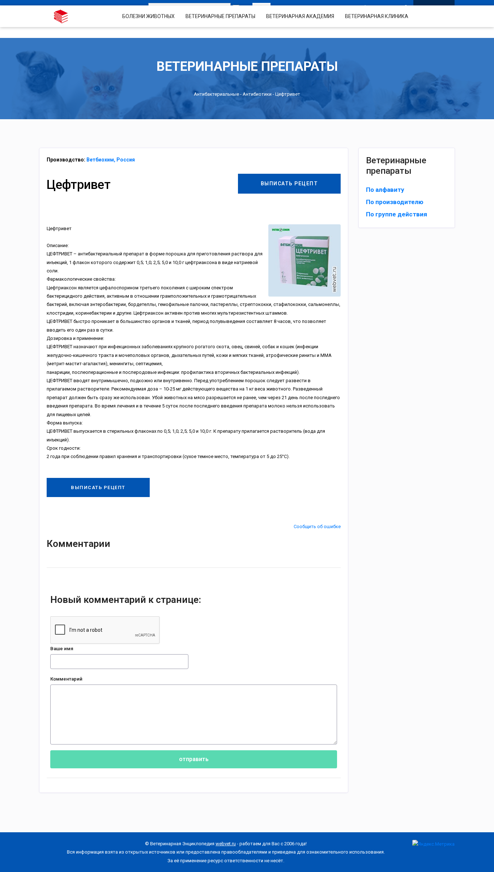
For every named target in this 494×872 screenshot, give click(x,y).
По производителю (394, 202)
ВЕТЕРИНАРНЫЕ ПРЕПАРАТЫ (220, 16)
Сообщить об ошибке (317, 526)
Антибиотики (257, 94)
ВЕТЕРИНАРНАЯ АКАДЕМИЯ (300, 16)
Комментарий (66, 679)
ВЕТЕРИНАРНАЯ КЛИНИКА (376, 16)
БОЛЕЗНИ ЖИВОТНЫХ (148, 16)
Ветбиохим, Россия (110, 160)
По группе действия (396, 214)
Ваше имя (61, 648)
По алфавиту (385, 189)
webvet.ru (226, 843)
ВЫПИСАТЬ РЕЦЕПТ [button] (289, 183)
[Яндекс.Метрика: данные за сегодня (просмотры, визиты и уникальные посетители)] (433, 844)
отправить (194, 759)
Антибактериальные (216, 94)
